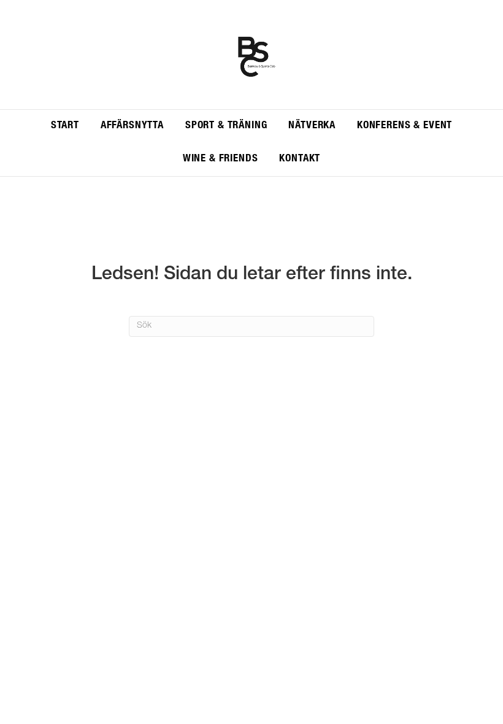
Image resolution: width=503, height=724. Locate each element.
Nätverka (312, 126)
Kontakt (299, 159)
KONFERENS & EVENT (404, 126)
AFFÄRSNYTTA (132, 126)
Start (65, 126)
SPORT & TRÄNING (226, 126)
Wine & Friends (220, 159)
